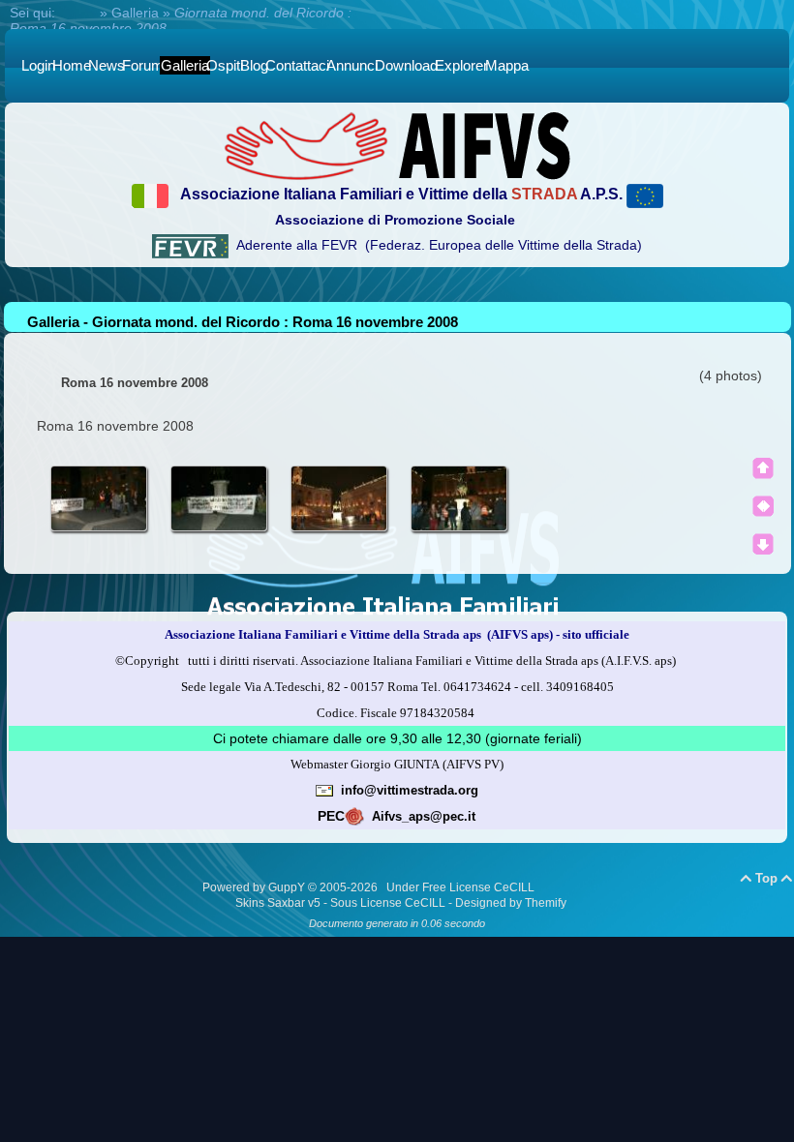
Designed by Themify (510, 903)
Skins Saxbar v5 (278, 903)
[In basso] (763, 544)
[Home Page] (397, 145)
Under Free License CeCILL (461, 887)
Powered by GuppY (255, 887)
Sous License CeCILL (387, 903)
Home (77, 12)
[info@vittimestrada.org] (324, 789)
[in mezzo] (763, 506)
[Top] (763, 468)
